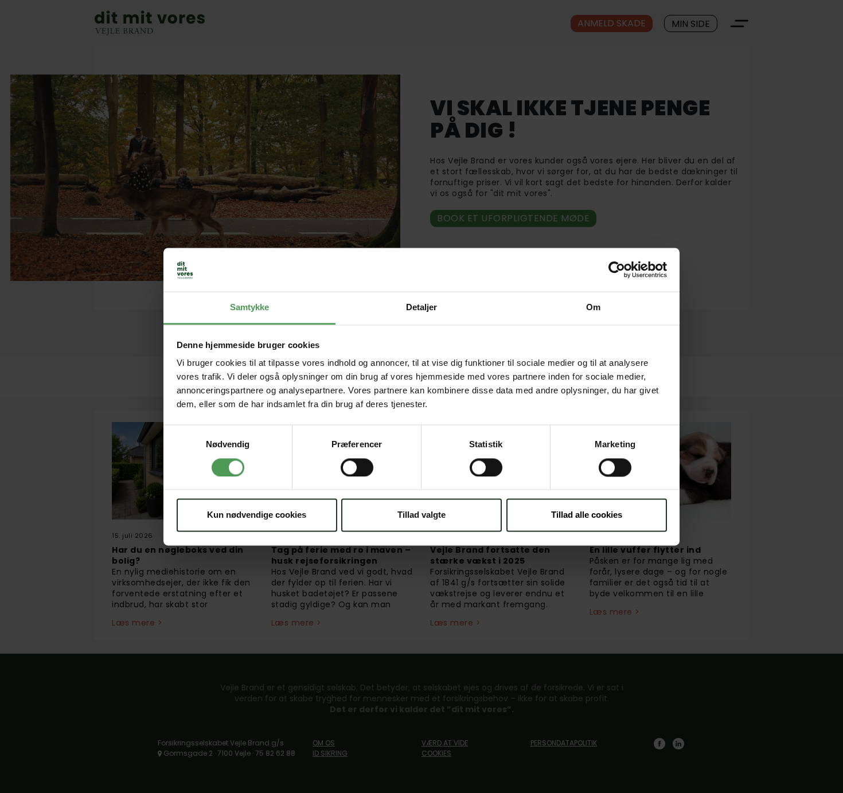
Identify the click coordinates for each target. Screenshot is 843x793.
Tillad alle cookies (586, 515)
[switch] (357, 467)
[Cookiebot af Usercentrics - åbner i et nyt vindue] (617, 269)
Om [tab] (593, 307)
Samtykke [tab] (250, 307)
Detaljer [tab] (422, 307)
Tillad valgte (421, 515)
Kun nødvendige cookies (256, 515)
